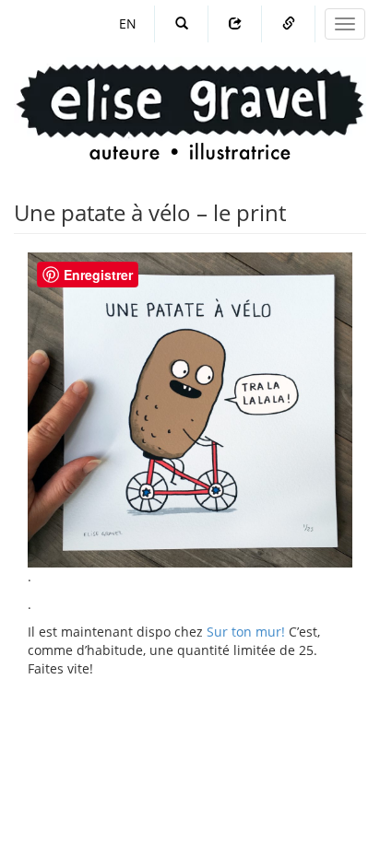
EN (128, 23)
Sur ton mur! (246, 631)
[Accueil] (190, 94)
